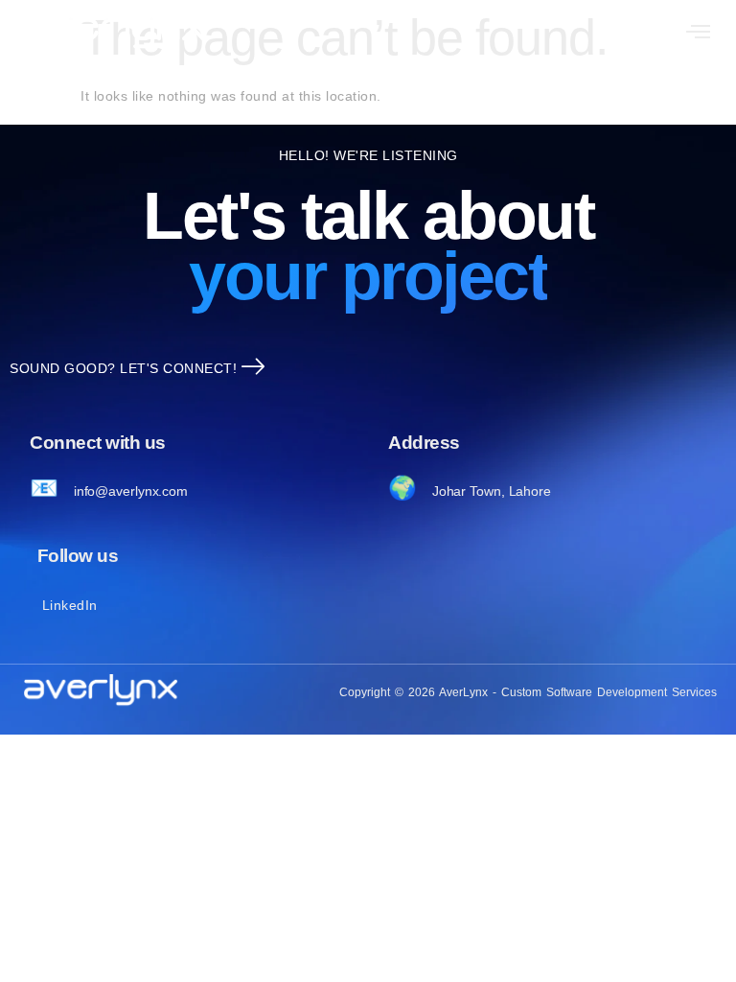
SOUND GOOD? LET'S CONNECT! (123, 368)
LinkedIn (70, 605)
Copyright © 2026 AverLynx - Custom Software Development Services (528, 692)
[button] (698, 33)
